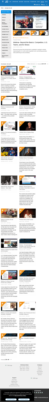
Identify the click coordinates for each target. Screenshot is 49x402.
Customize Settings (24, 399)
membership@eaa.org (43, 397)
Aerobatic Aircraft (8, 8)
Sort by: (28, 63)
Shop (38, 1)
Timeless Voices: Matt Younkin (26, 219)
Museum (21, 1)
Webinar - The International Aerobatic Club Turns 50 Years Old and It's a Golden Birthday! (27, 246)
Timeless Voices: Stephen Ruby (26, 132)
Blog (46, 1)
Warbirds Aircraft (5, 39)
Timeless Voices (5, 47)
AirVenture (15, 1)
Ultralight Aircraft (5, 34)
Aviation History (5, 50)
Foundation (33, 1)
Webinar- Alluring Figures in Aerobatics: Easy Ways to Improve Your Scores (27, 188)
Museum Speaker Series (5, 56)
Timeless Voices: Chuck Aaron (26, 157)
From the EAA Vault (5, 42)
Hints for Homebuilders (4, 23)
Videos (42, 1)
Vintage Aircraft (5, 37)
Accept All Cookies (11, 399)
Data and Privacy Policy (20, 395)
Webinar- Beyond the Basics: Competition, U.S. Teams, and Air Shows (8, 78)
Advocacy (4, 17)
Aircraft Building (5, 26)
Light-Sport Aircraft (5, 31)
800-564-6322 (34, 397)
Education (26, 1)
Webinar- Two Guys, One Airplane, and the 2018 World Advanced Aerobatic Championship (27, 280)
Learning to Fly (4, 45)
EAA (10, 1)
